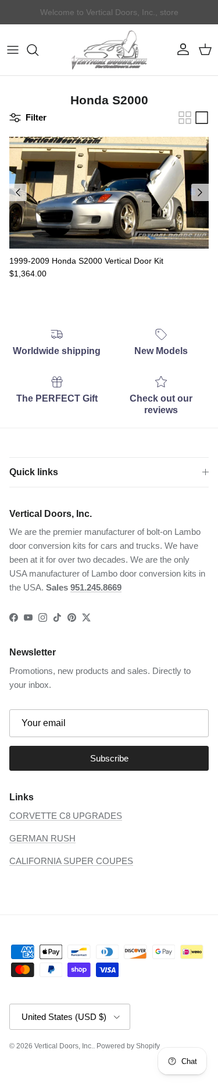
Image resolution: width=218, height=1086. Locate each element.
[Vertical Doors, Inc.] (109, 50)
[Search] (38, 50)
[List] (202, 118)
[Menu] (13, 50)
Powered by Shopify (128, 1046)
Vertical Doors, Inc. (63, 1046)
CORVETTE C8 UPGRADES (65, 816)
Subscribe (109, 758)
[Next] (200, 192)
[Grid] (185, 118)
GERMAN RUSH (42, 838)
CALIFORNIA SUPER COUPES (71, 861)
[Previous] (18, 192)
